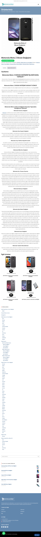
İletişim (21, 513)
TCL (3, 415)
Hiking (3, 376)
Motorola (18, 62)
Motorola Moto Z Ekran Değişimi (16, 64)
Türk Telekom (4, 419)
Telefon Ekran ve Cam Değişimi (26, 62)
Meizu (3, 391)
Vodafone (4, 337)
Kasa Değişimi (5, 346)
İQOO (3, 384)
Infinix (3, 383)
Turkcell (3, 421)
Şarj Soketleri (5, 347)
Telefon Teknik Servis (6, 355)
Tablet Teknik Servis (5, 349)
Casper (3, 368)
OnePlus (3, 402)
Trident (3, 418)
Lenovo (3, 329)
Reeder (3, 408)
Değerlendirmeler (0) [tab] (11, 67)
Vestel (3, 336)
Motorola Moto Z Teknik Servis (28, 64)
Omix (3, 400)
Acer (3, 318)
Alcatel (3, 320)
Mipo (3, 392)
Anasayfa (2, 509)
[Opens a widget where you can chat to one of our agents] (37, 535)
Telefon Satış (3, 434)
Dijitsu (3, 370)
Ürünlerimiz (22, 511)
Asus (3, 323)
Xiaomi (3, 339)
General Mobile (5, 326)
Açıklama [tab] (4, 67)
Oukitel (3, 405)
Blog (2, 513)
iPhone (3, 436)
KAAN (3, 386)
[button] (3, 533)
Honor (3, 378)
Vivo (3, 426)
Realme (3, 407)
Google (3, 375)
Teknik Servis (3, 341)
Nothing (3, 397)
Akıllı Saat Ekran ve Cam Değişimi (7, 309)
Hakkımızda (22, 509)
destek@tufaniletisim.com (7, 521)
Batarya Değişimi (6, 344)
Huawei (3, 328)
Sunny (3, 413)
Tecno (3, 416)
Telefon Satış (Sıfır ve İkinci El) (6, 438)
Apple (3, 321)
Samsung (4, 410)
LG (2, 331)
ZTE (3, 432)
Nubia (3, 399)
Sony (3, 334)
